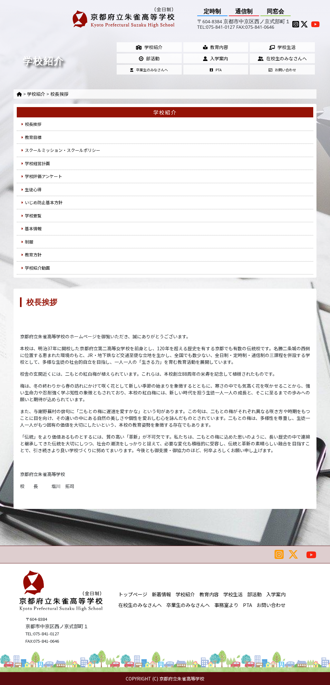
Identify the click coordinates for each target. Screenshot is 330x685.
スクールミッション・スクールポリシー (62, 150)
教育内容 (219, 47)
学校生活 (286, 47)
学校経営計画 (37, 163)
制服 (29, 242)
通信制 (244, 11)
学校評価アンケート (43, 176)
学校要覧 (33, 216)
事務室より (226, 604)
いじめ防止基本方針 (44, 202)
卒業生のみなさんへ (152, 69)
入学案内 (219, 58)
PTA (219, 69)
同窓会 (275, 11)
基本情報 (33, 228)
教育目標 (33, 137)
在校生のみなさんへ (286, 58)
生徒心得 (33, 189)
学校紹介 (153, 47)
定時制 (212, 11)
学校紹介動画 (37, 268)
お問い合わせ (285, 69)
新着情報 (161, 594)
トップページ (132, 594)
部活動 (153, 58)
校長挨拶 (59, 94)
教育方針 (33, 255)
